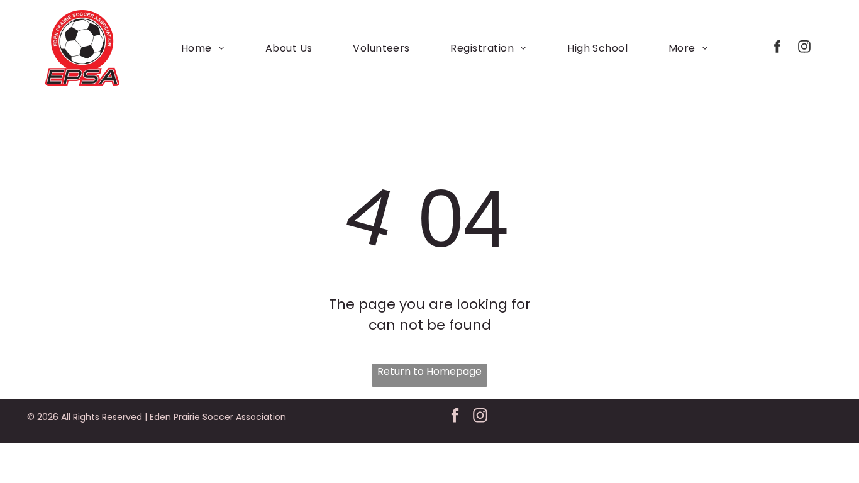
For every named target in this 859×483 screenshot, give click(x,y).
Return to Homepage (429, 371)
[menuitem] (203, 47)
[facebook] (777, 48)
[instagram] (804, 48)
